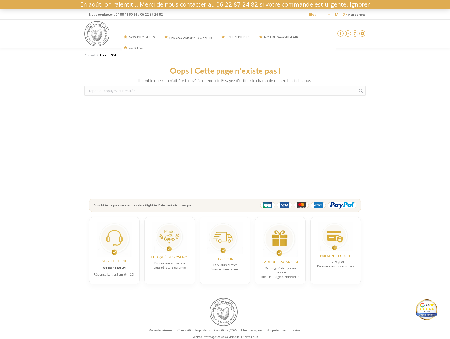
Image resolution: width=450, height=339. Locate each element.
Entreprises (238, 37)
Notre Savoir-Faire (282, 37)
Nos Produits (142, 37)
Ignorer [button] (360, 4)
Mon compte (357, 14)
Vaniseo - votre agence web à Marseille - (216, 337)
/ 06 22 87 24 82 (150, 15)
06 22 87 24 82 (237, 4)
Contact (137, 47)
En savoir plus (249, 337)
